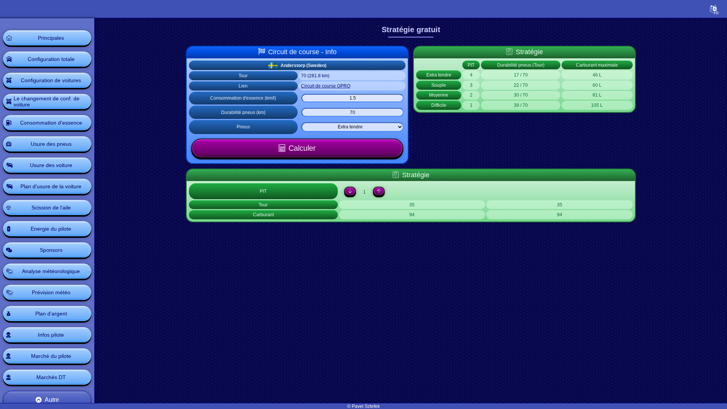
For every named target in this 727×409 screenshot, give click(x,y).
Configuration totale (51, 59)
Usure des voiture (51, 165)
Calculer (302, 148)
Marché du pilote (51, 356)
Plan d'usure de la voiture (50, 186)
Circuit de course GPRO (325, 86)
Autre (52, 400)
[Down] (350, 191)
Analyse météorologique (51, 271)
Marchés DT (51, 377)
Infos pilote (51, 335)
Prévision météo (51, 292)
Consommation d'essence (51, 123)
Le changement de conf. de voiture (47, 101)
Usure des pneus (51, 144)
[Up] (379, 191)
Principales (51, 38)
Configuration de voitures (51, 80)
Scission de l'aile (51, 207)
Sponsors (51, 250)
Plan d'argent (51, 314)
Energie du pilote (51, 229)
